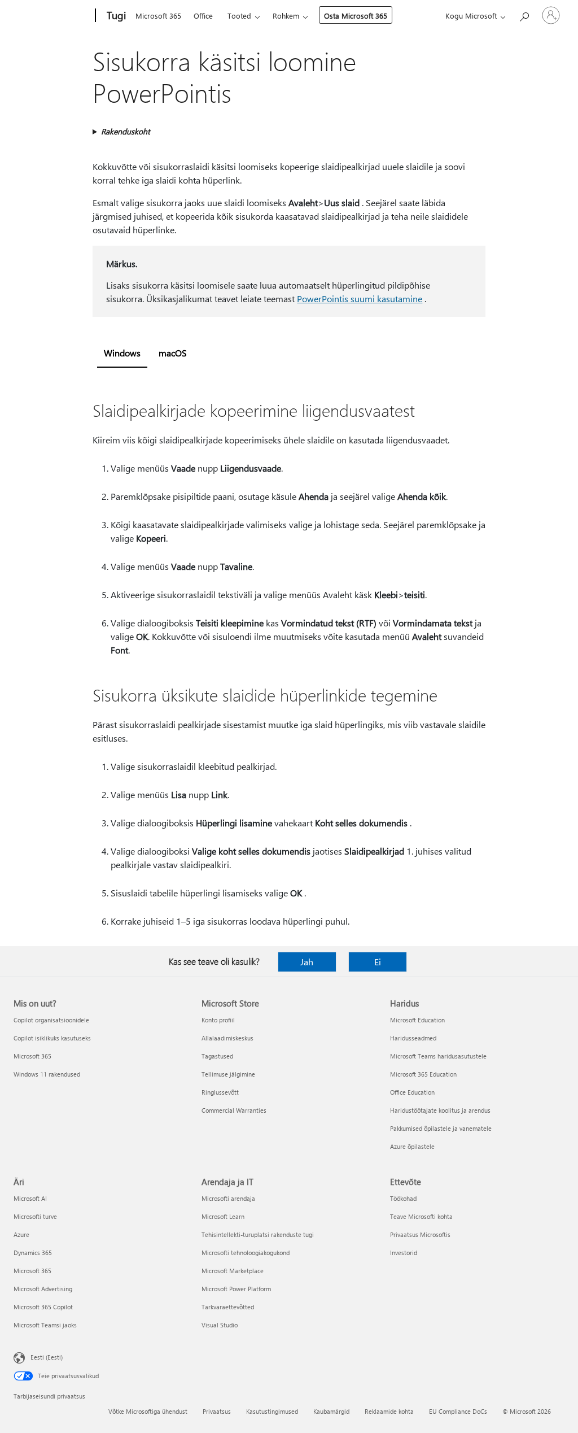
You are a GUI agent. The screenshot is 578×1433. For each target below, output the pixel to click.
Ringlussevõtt (220, 1092)
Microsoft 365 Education (423, 1074)
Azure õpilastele (412, 1146)
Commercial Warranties (234, 1110)
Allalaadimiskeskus (227, 1038)
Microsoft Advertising (43, 1288)
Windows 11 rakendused (47, 1074)
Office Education (412, 1092)
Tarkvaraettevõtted (228, 1307)
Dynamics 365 (33, 1252)
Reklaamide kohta (389, 1411)
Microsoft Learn (223, 1216)
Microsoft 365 (158, 15)
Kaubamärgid (331, 1411)
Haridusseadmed (413, 1038)
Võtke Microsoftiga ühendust (147, 1411)
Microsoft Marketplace (233, 1270)
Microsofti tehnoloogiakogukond (246, 1252)
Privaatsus (217, 1411)
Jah (306, 962)
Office (203, 15)
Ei (377, 962)
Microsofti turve (35, 1216)
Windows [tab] (122, 353)
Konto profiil (218, 1020)
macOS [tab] (173, 353)
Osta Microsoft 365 (355, 15)
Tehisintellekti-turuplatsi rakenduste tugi (258, 1234)
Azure (21, 1234)
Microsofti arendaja (228, 1198)
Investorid (403, 1252)
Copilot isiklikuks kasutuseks (52, 1038)
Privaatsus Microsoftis (420, 1234)
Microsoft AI (30, 1198)
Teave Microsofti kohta (421, 1216)
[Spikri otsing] (524, 14)
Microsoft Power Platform (236, 1288)
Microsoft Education (417, 1020)
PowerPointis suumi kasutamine (359, 298)
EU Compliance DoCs (458, 1411)
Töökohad (403, 1198)
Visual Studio (220, 1325)
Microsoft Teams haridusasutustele (438, 1056)
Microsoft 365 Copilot (43, 1307)
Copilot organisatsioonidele (51, 1020)
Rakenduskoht (125, 131)
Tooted (239, 15)
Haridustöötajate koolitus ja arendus (440, 1110)
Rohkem (286, 15)
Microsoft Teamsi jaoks (45, 1325)
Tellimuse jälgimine (228, 1074)
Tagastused (217, 1056)
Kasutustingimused (272, 1411)
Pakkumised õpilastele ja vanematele (441, 1128)
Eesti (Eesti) (46, 1357)
